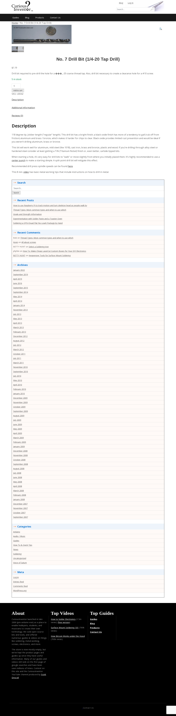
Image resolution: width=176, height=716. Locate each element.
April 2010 (17, 384)
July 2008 (17, 473)
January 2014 (19, 305)
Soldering (17, 554)
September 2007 (20, 517)
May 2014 (17, 296)
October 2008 (19, 459)
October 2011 (19, 354)
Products (39, 17)
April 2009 (17, 433)
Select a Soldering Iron (39, 246)
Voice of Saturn (20, 562)
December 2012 (20, 336)
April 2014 (17, 301)
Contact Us (55, 17)
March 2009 (18, 437)
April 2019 (17, 279)
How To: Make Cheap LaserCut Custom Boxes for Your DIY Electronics (54, 251)
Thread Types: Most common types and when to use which (39, 210)
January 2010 (19, 393)
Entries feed (18, 581)
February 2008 (19, 495)
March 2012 (18, 349)
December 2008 (20, 451)
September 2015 (20, 287)
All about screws (28, 242)
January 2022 (19, 270)
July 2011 (17, 358)
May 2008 (17, 481)
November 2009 (20, 402)
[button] (160, 29)
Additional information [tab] (23, 107)
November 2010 (20, 367)
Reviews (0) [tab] (17, 115)
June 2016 (17, 283)
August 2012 (18, 340)
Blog (121, 3)
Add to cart (17, 90)
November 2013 (20, 309)
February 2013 (19, 332)
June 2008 (17, 477)
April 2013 (17, 323)
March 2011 (18, 362)
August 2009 (18, 415)
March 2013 (18, 327)
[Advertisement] (88, 7)
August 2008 (18, 468)
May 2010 (17, 380)
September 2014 (20, 292)
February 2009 (19, 442)
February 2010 (19, 389)
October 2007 (19, 512)
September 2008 (20, 464)
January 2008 (19, 499)
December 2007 (20, 504)
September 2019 (20, 274)
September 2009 (20, 411)
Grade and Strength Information (27, 214)
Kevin (15, 242)
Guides (15, 17)
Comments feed (20, 586)
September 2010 (20, 371)
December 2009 (20, 398)
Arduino (16, 531)
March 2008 (18, 490)
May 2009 (17, 429)
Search (16, 193)
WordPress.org (19, 590)
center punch (18, 160)
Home (15, 22)
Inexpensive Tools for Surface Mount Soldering (50, 255)
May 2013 (17, 318)
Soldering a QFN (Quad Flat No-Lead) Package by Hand (38, 223)
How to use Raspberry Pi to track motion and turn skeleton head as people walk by (50, 205)
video (26, 172)
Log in (16, 577)
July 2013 (17, 314)
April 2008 (17, 486)
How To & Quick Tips (22, 545)
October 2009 (19, 406)
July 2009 (17, 420)
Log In (130, 3)
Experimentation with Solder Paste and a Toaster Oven (37, 218)
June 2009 (17, 424)
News (15, 549)
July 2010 (17, 376)
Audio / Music (19, 536)
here (70, 166)
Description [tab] (18, 99)
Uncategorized (19, 558)
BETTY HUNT (19, 255)
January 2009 (19, 446)
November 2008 (20, 455)
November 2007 (20, 508)
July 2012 (17, 345)
